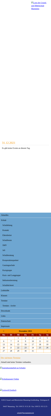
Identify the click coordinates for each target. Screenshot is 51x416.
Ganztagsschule (8, 265)
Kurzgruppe (7, 270)
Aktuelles (4, 215)
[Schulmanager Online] (25, 382)
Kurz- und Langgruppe (11, 275)
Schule (3, 220)
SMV (4, 245)
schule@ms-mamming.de (25, 413)
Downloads (5, 311)
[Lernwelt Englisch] (25, 393)
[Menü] (40, 5)
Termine (4, 301)
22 (18, 348)
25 (40, 348)
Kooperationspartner (10, 260)
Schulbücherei (8, 285)
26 (47, 348)
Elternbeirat (7, 235)
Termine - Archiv (9, 306)
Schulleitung (7, 225)
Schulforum (7, 240)
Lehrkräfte (5, 290)
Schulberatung (8, 255)
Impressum (5, 326)
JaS (3, 250)
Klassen (4, 295)
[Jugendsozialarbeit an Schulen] (25, 370)
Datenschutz (6, 321)
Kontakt (5, 230)
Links (3, 316)
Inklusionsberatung (9, 280)
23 (25, 348)
